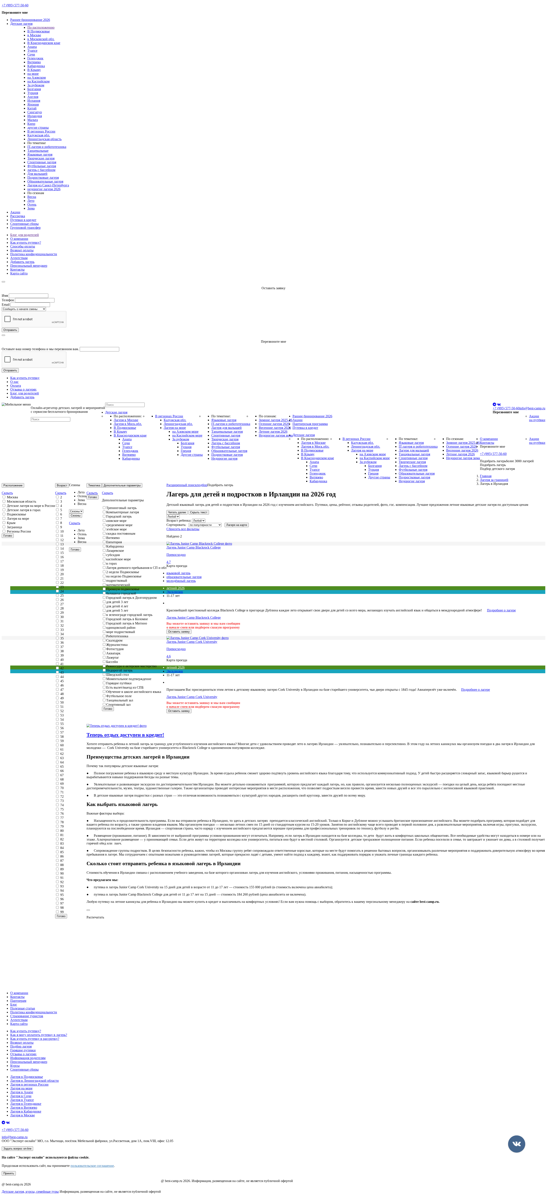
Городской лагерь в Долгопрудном (131, 597)
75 (61, 809)
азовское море (116, 520)
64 (61, 762)
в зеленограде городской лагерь (129, 615)
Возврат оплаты (22, 250)
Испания (33, 100)
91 (61, 878)
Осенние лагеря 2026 (274, 424)
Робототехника (117, 636)
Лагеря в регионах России (29, 1084)
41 (61, 664)
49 (61, 698)
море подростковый (120, 632)
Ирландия (34, 116)
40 (61, 659)
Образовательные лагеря (45, 181)
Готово (7, 535)
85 (61, 852)
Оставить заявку (179, 631)
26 (61, 600)
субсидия (113, 555)
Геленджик (35, 58)
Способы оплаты (22, 246)
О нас (14, 382)
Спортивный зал (118, 704)
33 (61, 630)
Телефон (8, 300)
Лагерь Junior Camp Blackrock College (193, 617)
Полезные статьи (22, 1008)
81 (61, 835)
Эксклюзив (174, 592)
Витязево (34, 62)
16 (61, 557)
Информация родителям (28, 1058)
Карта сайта (19, 273)
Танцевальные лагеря (227, 431)
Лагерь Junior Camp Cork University (191, 697)
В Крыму (34, 70)
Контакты (17, 269)
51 (61, 706)
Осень (31, 204)
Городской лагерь (119, 516)
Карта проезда (176, 566)
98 (61, 907)
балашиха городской (121, 593)
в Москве (34, 35)
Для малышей (37, 174)
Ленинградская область (44, 139)
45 (61, 681)
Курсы (15, 1065)
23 (61, 587)
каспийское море (118, 559)
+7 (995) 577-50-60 (15, 5)
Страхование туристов (26, 1016)
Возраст (62, 485)
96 (61, 899)
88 (61, 865)
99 (61, 912)
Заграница (14, 527)
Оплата (15, 385)
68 (61, 779)
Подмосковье (16, 514)
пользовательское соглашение (92, 1165)
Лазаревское (115, 550)
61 (61, 749)
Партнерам (18, 1000)
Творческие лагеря (40, 158)
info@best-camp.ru (532, 408)
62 (61, 754)
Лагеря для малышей (226, 428)
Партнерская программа (310, 424)
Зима (31, 208)
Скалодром (114, 640)
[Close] (3, 281)
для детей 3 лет (117, 602)
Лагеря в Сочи (20, 1096)
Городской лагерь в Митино (126, 623)
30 (61, 617)
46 (61, 685)
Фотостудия (115, 649)
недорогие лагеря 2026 (43, 189)
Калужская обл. (38, 135)
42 (61, 668)
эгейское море (116, 529)
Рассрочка (17, 216)
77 (61, 818)
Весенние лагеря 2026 (275, 428)
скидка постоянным (120, 533)
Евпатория (114, 542)
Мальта (32, 120)
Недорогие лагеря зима (276, 435)
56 (61, 728)
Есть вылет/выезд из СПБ (125, 687)
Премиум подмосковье (122, 589)
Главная (485, 476)
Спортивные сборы (24, 224)
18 (61, 565)
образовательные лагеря (183, 577)
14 (61, 548)
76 (61, 813)
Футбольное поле (119, 696)
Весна (31, 197)
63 (61, 758)
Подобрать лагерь (220, 485)
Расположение (12, 485)
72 (61, 796)
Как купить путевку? (25, 242)
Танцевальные (38, 150)
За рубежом (35, 85)
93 (61, 886)
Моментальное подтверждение (128, 679)
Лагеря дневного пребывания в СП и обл (136, 568)
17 (61, 561)
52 (61, 711)
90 (61, 873)
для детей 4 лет (117, 606)
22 (61, 582)
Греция (186, 451)
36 (61, 642)
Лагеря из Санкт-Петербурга (48, 185)
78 (61, 822)
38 (61, 651)
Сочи (31, 54)
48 (61, 694)
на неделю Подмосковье (123, 576)
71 (61, 792)
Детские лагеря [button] (21, 23)
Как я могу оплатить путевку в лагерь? (38, 1035)
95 (61, 895)
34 (61, 634)
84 (61, 848)
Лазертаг (112, 657)
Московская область (21, 501)
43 (61, 672)
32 (61, 625)
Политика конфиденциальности (33, 254)
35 (61, 638)
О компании (19, 239)
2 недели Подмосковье (122, 572)
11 (61, 535)
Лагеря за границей (494, 480)
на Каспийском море (187, 435)
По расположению (40, 27)
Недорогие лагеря (224, 458)
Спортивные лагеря (41, 162)
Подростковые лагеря (43, 177)
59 (61, 741)
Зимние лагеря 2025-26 (275, 420)
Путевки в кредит (23, 220)
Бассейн (112, 662)
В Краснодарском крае (43, 43)
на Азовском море (185, 431)
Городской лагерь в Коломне (127, 619)
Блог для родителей (24, 235)
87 (61, 860)
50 (61, 702)
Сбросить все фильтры (182, 529)
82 (61, 839)
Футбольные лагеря (41, 166)
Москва (12, 497)
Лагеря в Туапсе (22, 1100)
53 (61, 715)
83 (61, 843)
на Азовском (36, 77)
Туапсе (32, 50)
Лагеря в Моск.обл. (128, 424)
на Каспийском (38, 81)
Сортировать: (177, 525)
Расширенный (186, 485)
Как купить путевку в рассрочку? (34, 1039)
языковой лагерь (178, 573)
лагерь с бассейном (41, 170)
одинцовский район (120, 627)
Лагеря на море (175, 428)
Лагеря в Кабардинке (25, 1111)
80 (61, 830)
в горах (111, 563)
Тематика (94, 485)
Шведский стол (117, 674)
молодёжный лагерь (181, 581)
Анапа (32, 47)
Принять (8, 1173)
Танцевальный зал (119, 700)
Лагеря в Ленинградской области (34, 1080)
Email (6, 304)
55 (61, 724)
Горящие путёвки (119, 683)
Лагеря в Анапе (21, 1092)
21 (61, 578)
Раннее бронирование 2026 (30, 20)
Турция (32, 93)
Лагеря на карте (236, 525)
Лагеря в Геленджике (25, 1103)
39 (61, 655)
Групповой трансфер (25, 227)
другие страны (38, 127)
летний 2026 (175, 588)
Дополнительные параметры (122, 485)
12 (61, 540)
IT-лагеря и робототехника (46, 147)
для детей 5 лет (117, 610)
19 (61, 570)
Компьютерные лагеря (122, 512)
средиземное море (119, 525)
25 (61, 595)
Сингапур (34, 112)
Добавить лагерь (22, 262)
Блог (13, 1004)
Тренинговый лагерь (121, 508)
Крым (10, 523)
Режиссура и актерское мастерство (131, 666)
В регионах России (41, 131)
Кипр (31, 123)
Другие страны (192, 454)
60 (61, 745)
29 (61, 612)
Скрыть (7, 493)
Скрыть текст (198, 512)
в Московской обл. (40, 39)
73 (61, 801)
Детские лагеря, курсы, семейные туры (30, 1191)
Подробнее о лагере (501, 610)
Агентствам (19, 258)
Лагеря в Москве (126, 420)
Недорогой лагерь (119, 670)
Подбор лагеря (21, 1046)
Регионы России (18, 531)
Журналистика (117, 644)
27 (61, 604)
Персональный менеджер (28, 265)
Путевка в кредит (305, 428)
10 (61, 531)
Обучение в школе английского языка (133, 692)
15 (61, 553)
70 (61, 788)
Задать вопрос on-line (17, 1148)
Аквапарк (113, 653)
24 (61, 591)
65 (61, 766)
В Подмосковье (38, 31)
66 (61, 771)
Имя (5, 295)
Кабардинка (36, 66)
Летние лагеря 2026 (273, 431)
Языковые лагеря (39, 154)
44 (61, 677)
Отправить (10, 330)
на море (33, 73)
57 (61, 732)
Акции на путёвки (537, 418)
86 (61, 856)
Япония (33, 104)
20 (61, 574)
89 (61, 869)
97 (61, 903)
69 (61, 783)
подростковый (116, 580)
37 (61, 647)
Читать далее (177, 512)
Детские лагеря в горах (23, 510)
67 (61, 775)
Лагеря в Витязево (23, 1107)
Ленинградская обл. (178, 424)
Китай (32, 108)
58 (61, 736)
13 (61, 544)
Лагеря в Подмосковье (26, 1077)
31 (61, 621)
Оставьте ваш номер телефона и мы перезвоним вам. (40, 349)
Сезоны (74, 485)
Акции (15, 212)
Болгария (34, 89)
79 (61, 826)
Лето (30, 200)
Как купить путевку (25, 378)
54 (61, 719)
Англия (32, 97)
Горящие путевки (23, 1050)
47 (61, 689)
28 (61, 608)
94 (61, 890)
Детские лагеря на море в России (30, 506)
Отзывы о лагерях (23, 389)
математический (118, 585)
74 (61, 805)
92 (61, 882)
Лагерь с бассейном (225, 443)
